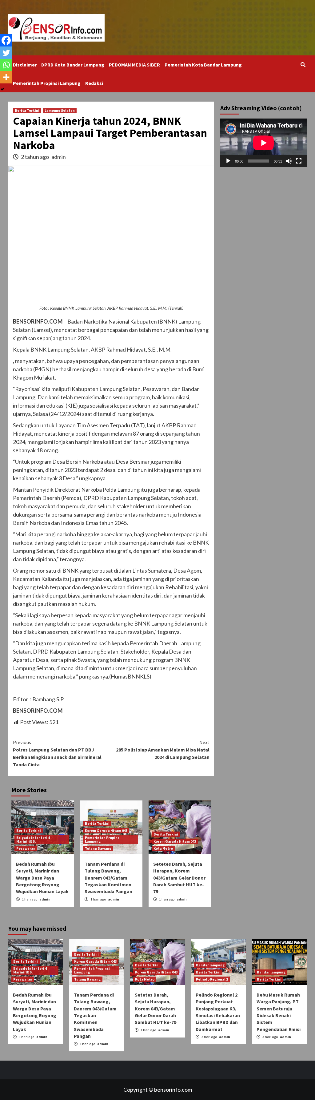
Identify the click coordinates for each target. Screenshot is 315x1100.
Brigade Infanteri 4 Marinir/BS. (33, 839)
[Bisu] (289, 161)
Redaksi (94, 83)
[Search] (303, 65)
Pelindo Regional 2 (212, 979)
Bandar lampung (210, 965)
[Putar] (228, 161)
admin (58, 156)
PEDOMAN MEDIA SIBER (134, 65)
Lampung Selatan (60, 110)
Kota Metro (163, 848)
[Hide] (2, 89)
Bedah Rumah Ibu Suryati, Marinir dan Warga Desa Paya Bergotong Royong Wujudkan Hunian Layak (42, 878)
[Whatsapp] (6, 65)
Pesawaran (25, 848)
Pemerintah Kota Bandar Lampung (203, 65)
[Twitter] (6, 52)
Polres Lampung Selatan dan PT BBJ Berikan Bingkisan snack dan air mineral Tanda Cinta (57, 753)
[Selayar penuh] (299, 161)
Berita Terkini (27, 110)
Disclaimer (25, 65)
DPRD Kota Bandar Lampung (72, 65)
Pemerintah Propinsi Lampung (47, 83)
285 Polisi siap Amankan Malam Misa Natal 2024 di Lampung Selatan (162, 749)
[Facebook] (6, 40)
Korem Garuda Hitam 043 (106, 830)
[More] (6, 77)
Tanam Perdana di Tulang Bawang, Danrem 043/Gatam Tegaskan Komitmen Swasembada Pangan (108, 878)
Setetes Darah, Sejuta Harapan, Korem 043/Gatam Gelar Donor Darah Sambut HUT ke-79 (179, 878)
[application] (263, 143)
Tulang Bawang (98, 848)
